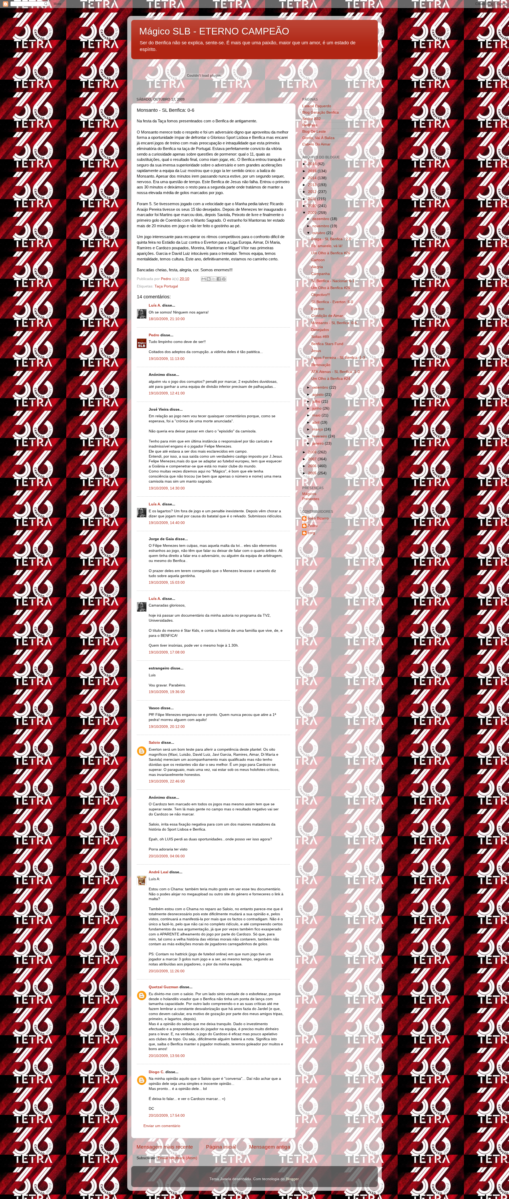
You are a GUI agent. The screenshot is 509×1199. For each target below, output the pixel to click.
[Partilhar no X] (213, 279)
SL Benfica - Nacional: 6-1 (333, 281)
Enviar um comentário (161, 1126)
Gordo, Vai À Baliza (318, 138)
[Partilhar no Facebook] (218, 279)
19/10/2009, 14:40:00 (167, 523)
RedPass (309, 125)
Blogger (292, 1179)
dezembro (321, 219)
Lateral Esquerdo (316, 106)
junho (317, 408)
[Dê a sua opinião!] (208, 279)
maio (317, 415)
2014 (313, 178)
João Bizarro (318, 518)
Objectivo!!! (320, 295)
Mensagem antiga (269, 1147)
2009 (313, 213)
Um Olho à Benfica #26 (330, 253)
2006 (313, 466)
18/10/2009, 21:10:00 (167, 319)
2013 (313, 185)
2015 (313, 171)
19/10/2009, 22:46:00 (167, 781)
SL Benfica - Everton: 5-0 (332, 302)
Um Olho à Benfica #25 (330, 288)
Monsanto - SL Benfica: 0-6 (334, 323)
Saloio (154, 743)
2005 (313, 473)
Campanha (320, 274)
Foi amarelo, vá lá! (327, 246)
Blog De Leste (314, 132)
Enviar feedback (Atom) (177, 1158)
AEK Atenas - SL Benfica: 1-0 (335, 372)
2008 (313, 452)
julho (316, 401)
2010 (313, 206)
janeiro (318, 443)
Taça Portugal (166, 286)
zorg (311, 533)
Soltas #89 (320, 337)
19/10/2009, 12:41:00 (167, 393)
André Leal (158, 872)
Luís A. (155, 305)
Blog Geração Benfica (320, 112)
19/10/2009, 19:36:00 (167, 692)
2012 (313, 192)
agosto (318, 395)
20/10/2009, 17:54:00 (167, 1116)
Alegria (317, 267)
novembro (321, 226)
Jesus (316, 351)
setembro (320, 387)
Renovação (320, 365)
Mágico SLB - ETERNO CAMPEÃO (214, 31)
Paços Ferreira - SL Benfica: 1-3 (338, 358)
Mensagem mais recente (165, 1147)
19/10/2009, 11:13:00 (167, 359)
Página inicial (221, 1147)
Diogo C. (156, 1072)
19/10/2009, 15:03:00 (167, 583)
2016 (313, 164)
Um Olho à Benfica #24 (330, 379)
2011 (312, 199)
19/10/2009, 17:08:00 (167, 652)
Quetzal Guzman (163, 987)
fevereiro (320, 436)
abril (316, 422)
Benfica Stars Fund (327, 344)
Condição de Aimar (327, 316)
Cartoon (318, 260)
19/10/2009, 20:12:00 (167, 727)
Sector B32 (311, 119)
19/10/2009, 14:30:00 (167, 488)
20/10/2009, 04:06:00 (167, 856)
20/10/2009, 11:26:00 (167, 971)
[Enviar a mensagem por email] (203, 279)
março (318, 429)
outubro (319, 233)
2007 (313, 459)
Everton (317, 309)
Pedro (154, 335)
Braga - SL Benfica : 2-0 (331, 239)
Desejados (320, 330)
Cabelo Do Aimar (316, 144)
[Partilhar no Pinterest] (223, 279)
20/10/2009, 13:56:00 (167, 1056)
